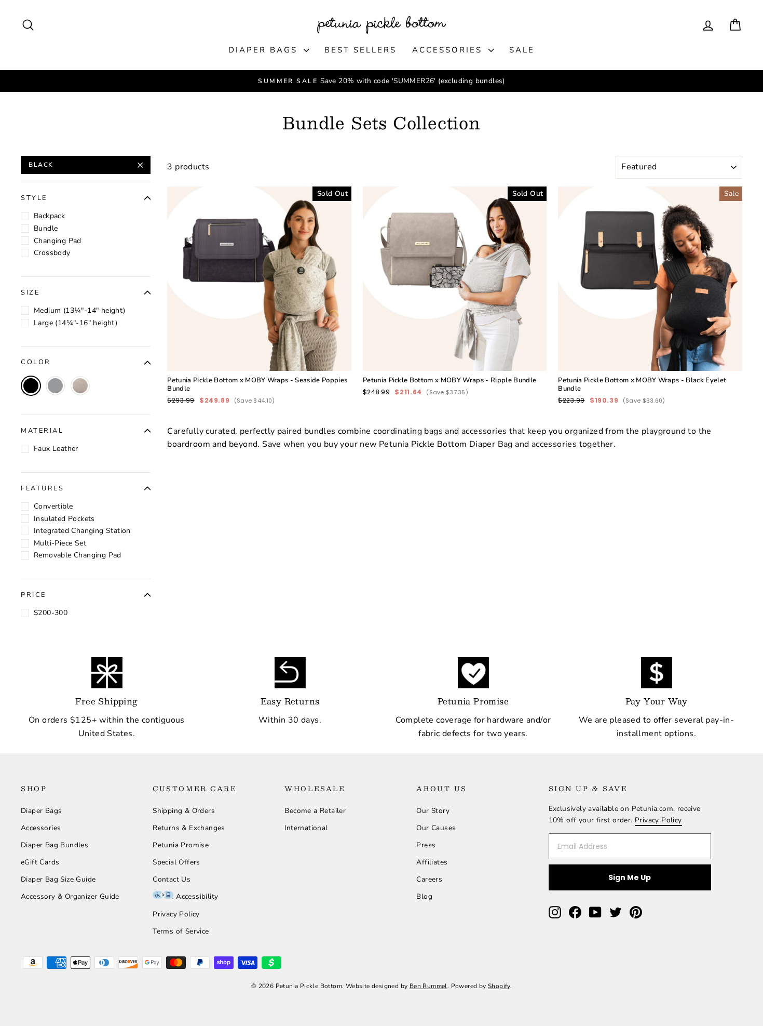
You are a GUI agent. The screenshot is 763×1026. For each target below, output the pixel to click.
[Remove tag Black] (31, 386)
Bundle (46, 228)
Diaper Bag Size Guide (58, 879)
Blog (424, 896)
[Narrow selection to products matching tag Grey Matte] (80, 386)
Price (33, 594)
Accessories (449, 50)
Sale (522, 50)
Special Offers (176, 862)
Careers (429, 879)
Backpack (49, 216)
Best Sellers (360, 50)
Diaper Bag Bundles (54, 845)
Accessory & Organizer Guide (70, 896)
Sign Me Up (629, 877)
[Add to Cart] (335, 355)
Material (42, 430)
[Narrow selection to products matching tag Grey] (55, 386)
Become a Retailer (315, 811)
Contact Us (171, 879)
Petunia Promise (181, 845)
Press (425, 845)
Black (41, 165)
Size (30, 292)
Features (42, 488)
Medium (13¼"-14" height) (80, 310)
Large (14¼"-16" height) (75, 323)
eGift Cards (40, 862)
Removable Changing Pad (77, 555)
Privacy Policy (176, 914)
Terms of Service (181, 931)
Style (34, 198)
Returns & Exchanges (189, 828)
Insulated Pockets (64, 519)
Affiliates (431, 862)
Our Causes (436, 828)
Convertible (53, 506)
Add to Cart (259, 341)
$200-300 (50, 613)
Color (36, 362)
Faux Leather (56, 449)
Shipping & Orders (184, 811)
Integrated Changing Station (82, 531)
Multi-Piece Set (60, 543)
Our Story (432, 811)
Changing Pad (57, 241)
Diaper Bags (264, 50)
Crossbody (52, 253)
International (306, 828)
